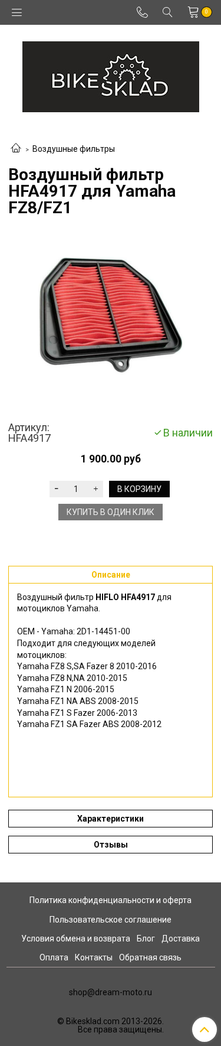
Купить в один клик (110, 512)
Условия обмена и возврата (75, 938)
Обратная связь (150, 957)
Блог (146, 938)
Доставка (180, 938)
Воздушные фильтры (73, 149)
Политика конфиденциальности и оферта (110, 900)
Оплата (53, 957)
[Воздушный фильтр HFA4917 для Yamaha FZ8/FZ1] (110, 319)
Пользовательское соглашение (110, 919)
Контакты (94, 957)
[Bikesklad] (110, 74)
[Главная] (16, 149)
